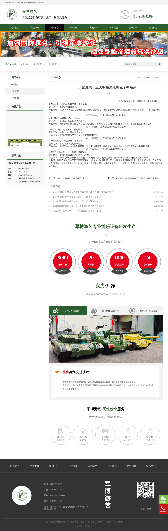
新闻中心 (54, 27)
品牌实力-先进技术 (72, 310)
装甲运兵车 (54, 118)
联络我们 (153, 27)
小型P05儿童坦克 (56, 152)
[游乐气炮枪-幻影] (25, 129)
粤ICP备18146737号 (96, 522)
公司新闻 (13, 84)
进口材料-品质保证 (110, 310)
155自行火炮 (54, 129)
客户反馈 (113, 27)
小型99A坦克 (55, 141)
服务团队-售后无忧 (148, 310)
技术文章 (13, 97)
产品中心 (35, 27)
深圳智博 (89, 526)
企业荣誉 (133, 27)
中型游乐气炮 (39, 64)
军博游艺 (119, 522)
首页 (138, 77)
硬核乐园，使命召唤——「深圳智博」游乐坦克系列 (137, 178)
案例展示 (94, 27)
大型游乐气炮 (54, 64)
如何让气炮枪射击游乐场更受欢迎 (71, 178)
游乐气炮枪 (25, 64)
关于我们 (74, 27)
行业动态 (13, 91)
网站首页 (15, 27)
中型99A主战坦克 (57, 104)
